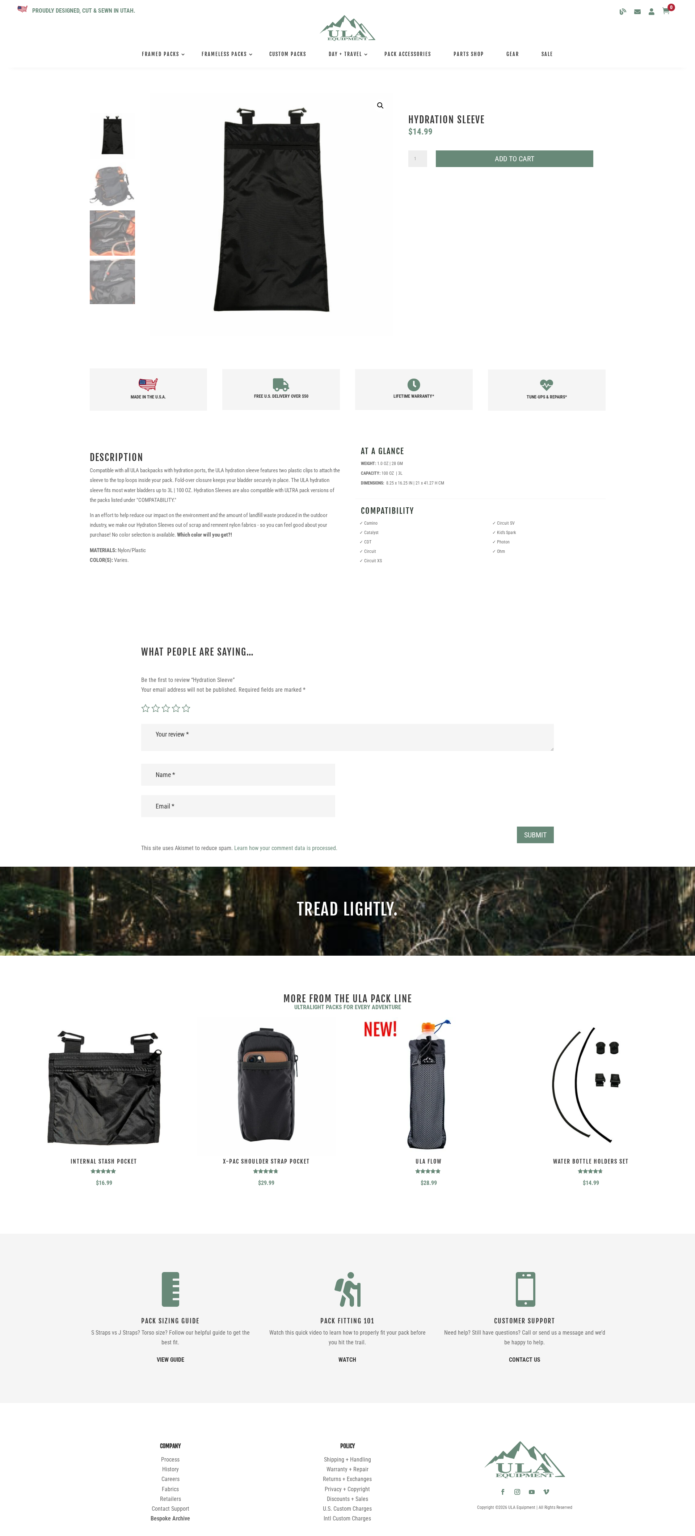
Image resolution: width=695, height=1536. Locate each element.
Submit (535, 835)
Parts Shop (469, 54)
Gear (512, 54)
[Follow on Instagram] (517, 1492)
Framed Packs (160, 54)
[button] (380, 105)
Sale (547, 54)
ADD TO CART (514, 158)
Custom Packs (287, 54)
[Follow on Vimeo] (546, 1492)
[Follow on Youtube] (532, 1492)
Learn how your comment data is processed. (285, 848)
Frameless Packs (224, 54)
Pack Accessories (407, 54)
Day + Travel (345, 54)
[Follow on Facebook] (503, 1492)
